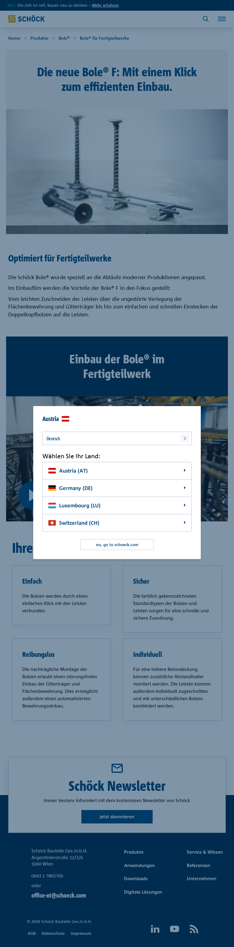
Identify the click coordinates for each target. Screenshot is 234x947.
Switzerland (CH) (79, 523)
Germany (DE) (76, 488)
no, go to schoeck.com (117, 544)
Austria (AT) (73, 470)
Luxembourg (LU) (80, 505)
